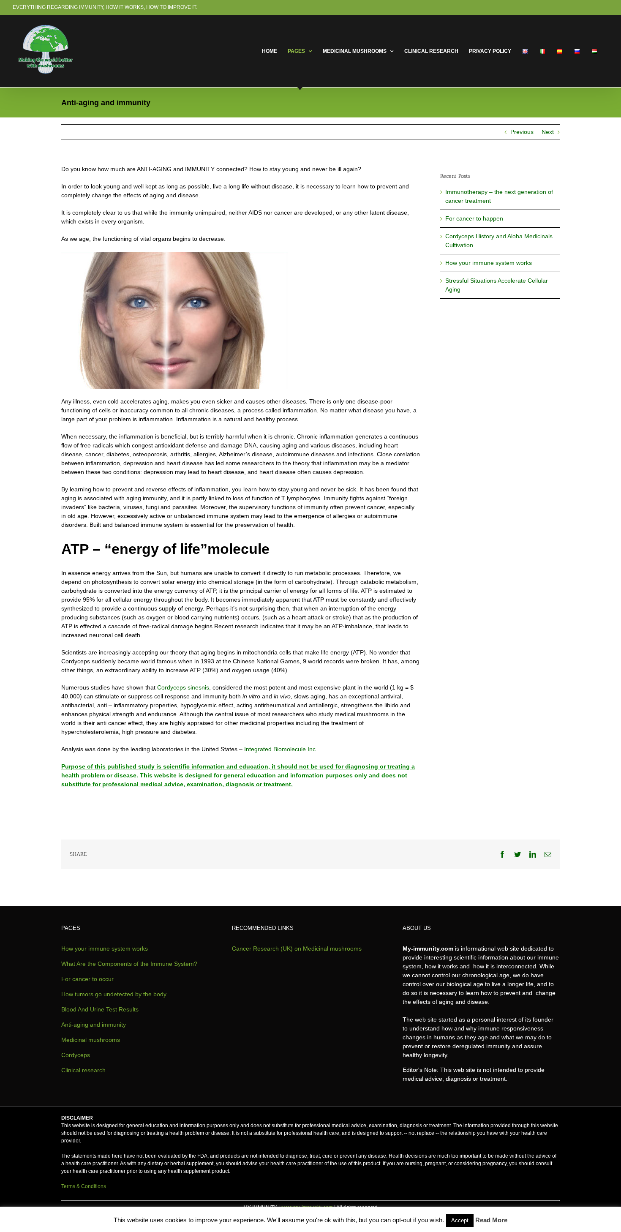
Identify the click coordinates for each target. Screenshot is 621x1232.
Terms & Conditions (83, 1186)
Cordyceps (75, 1055)
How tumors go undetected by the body (113, 994)
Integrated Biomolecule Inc (280, 749)
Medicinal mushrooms (90, 1039)
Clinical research (83, 1070)
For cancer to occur (87, 979)
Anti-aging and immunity (93, 1024)
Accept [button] (459, 1220)
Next (548, 131)
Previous (522, 131)
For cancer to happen (474, 218)
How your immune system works (488, 262)
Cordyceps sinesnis (183, 687)
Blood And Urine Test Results (100, 1009)
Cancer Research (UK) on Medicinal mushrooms (297, 948)
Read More (491, 1220)
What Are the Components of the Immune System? (129, 963)
